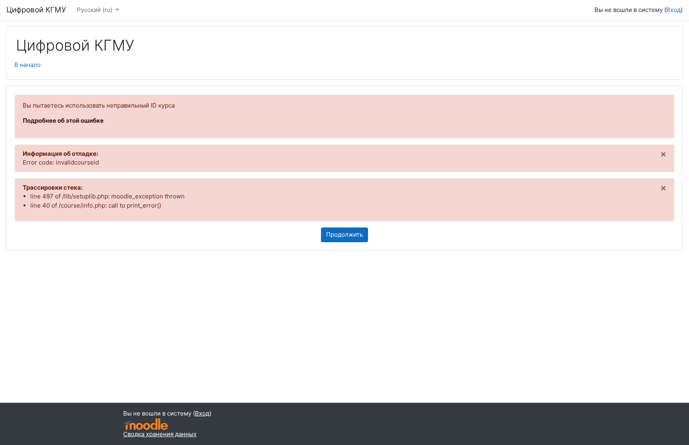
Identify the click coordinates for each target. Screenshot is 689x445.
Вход (673, 10)
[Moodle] (145, 424)
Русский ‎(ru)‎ (95, 10)
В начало (27, 65)
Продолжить (344, 234)
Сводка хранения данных (160, 434)
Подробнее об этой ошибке (63, 120)
